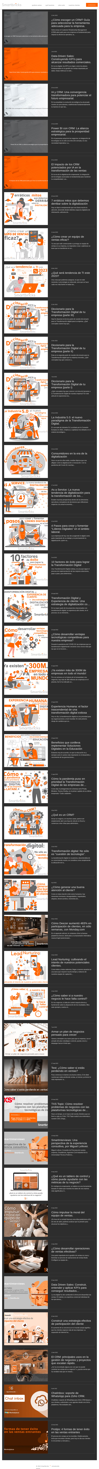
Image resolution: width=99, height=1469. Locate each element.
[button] (61, 5)
